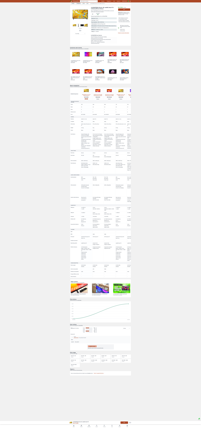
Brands (81, 426)
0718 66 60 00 (122, 30)
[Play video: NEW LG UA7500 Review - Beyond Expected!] (79, 288)
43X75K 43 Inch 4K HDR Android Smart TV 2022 (98, 95)
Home (74, 426)
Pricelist (104, 426)
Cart (114, 1)
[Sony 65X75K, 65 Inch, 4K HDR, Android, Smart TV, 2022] (109, 90)
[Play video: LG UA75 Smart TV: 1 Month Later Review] (121, 288)
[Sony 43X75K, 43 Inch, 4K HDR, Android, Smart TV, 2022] (97, 90)
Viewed (120, 426)
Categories (89, 426)
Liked (112, 426)
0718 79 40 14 (122, 29)
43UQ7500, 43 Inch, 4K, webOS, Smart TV (121, 95)
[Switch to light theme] (130, 1)
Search (97, 426)
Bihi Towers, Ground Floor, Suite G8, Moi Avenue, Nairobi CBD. (125, 26)
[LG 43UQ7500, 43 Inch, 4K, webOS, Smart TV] (120, 90)
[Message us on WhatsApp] (128, 1)
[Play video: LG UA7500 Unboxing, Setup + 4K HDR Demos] (100, 288)
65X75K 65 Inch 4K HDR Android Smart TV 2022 (109, 95)
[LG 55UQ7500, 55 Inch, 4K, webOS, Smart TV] (86, 90)
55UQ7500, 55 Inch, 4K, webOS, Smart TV (86, 95)
